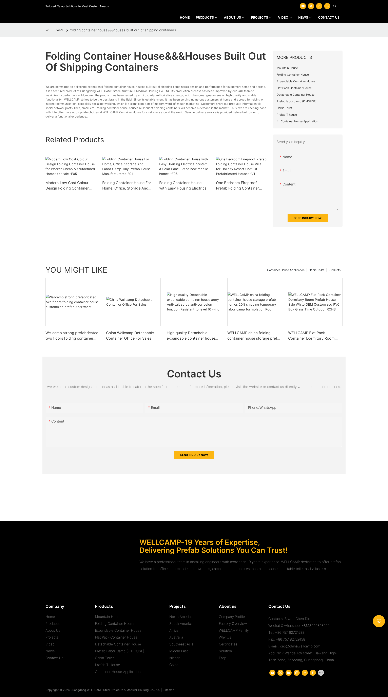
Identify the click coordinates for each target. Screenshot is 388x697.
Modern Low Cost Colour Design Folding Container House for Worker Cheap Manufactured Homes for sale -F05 (67, 186)
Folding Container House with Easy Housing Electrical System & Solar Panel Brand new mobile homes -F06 (183, 186)
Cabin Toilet (316, 270)
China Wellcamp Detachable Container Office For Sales (130, 335)
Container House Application (286, 270)
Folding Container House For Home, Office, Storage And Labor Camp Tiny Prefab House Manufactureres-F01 (126, 186)
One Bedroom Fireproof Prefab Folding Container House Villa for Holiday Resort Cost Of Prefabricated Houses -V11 (241, 186)
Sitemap (168, 690)
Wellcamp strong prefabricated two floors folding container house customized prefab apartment (71, 336)
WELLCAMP (54, 30)
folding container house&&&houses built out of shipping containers (123, 30)
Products (335, 270)
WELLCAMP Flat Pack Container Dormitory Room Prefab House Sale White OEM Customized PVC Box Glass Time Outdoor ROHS (314, 336)
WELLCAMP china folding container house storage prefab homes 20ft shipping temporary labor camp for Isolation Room (254, 336)
